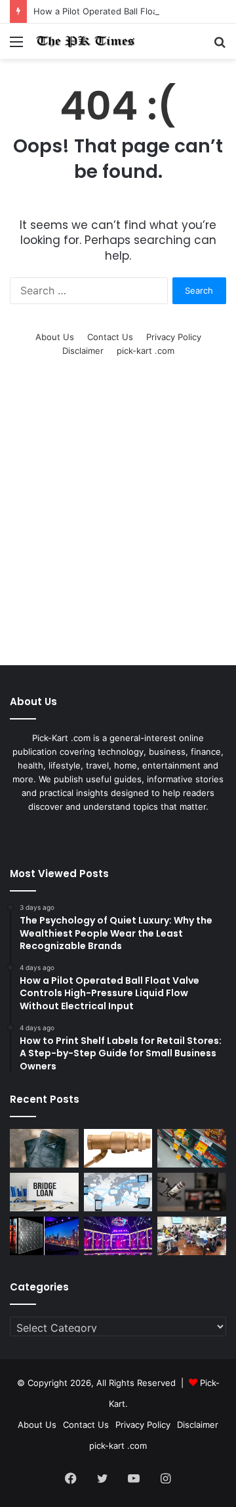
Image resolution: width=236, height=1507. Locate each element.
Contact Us (110, 337)
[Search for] (219, 46)
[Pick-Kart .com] (85, 41)
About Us (54, 337)
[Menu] (16, 46)
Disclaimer (83, 350)
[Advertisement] (118, 528)
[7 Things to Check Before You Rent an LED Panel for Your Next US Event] (118, 1236)
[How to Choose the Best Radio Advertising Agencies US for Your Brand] (191, 1192)
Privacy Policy (173, 337)
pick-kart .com (145, 350)
